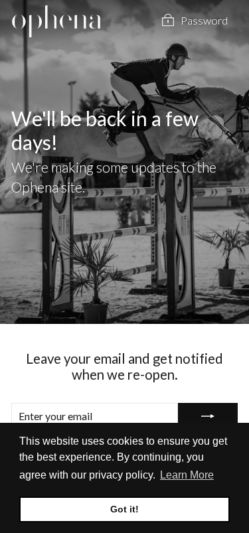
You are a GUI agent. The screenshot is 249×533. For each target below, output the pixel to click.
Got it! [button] (124, 509)
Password (204, 20)
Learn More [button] (187, 475)
